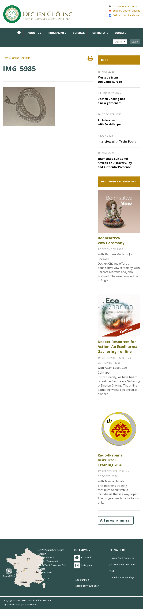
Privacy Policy (29, 604)
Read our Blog (81, 579)
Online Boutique (21, 57)
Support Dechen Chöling (126, 10)
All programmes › (115, 520)
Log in (135, 41)
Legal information (11, 604)
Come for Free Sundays (122, 577)
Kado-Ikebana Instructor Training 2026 (110, 460)
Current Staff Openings (122, 558)
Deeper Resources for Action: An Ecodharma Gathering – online (117, 346)
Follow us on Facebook (126, 15)
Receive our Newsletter (86, 585)
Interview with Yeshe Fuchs (117, 141)
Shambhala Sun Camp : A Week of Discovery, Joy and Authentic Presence (115, 163)
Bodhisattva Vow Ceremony (111, 240)
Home (6, 57)
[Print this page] (90, 59)
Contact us (44, 578)
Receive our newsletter (126, 6)
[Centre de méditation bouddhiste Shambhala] (38, 13)
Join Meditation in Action (122, 564)
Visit (112, 570)
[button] (120, 41)
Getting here (45, 572)
